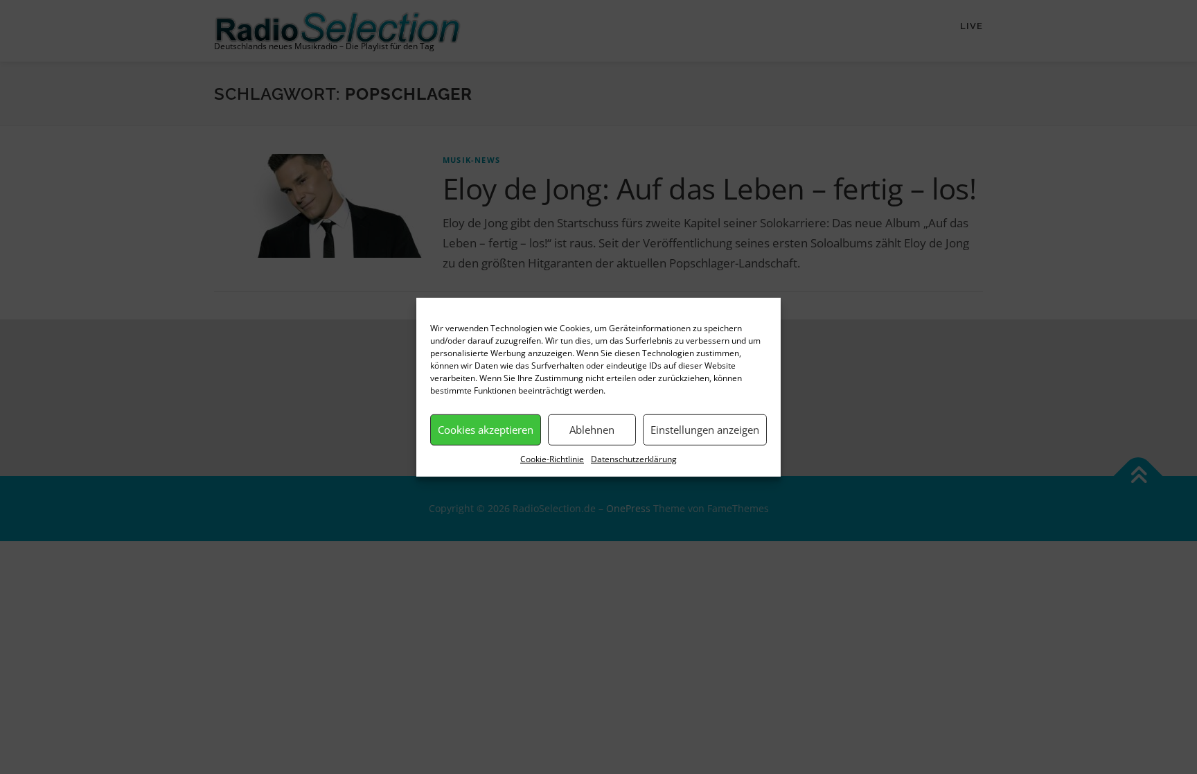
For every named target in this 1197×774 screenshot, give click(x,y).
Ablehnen (591, 430)
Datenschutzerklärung (634, 458)
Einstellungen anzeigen (704, 430)
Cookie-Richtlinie (552, 458)
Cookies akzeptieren (485, 430)
